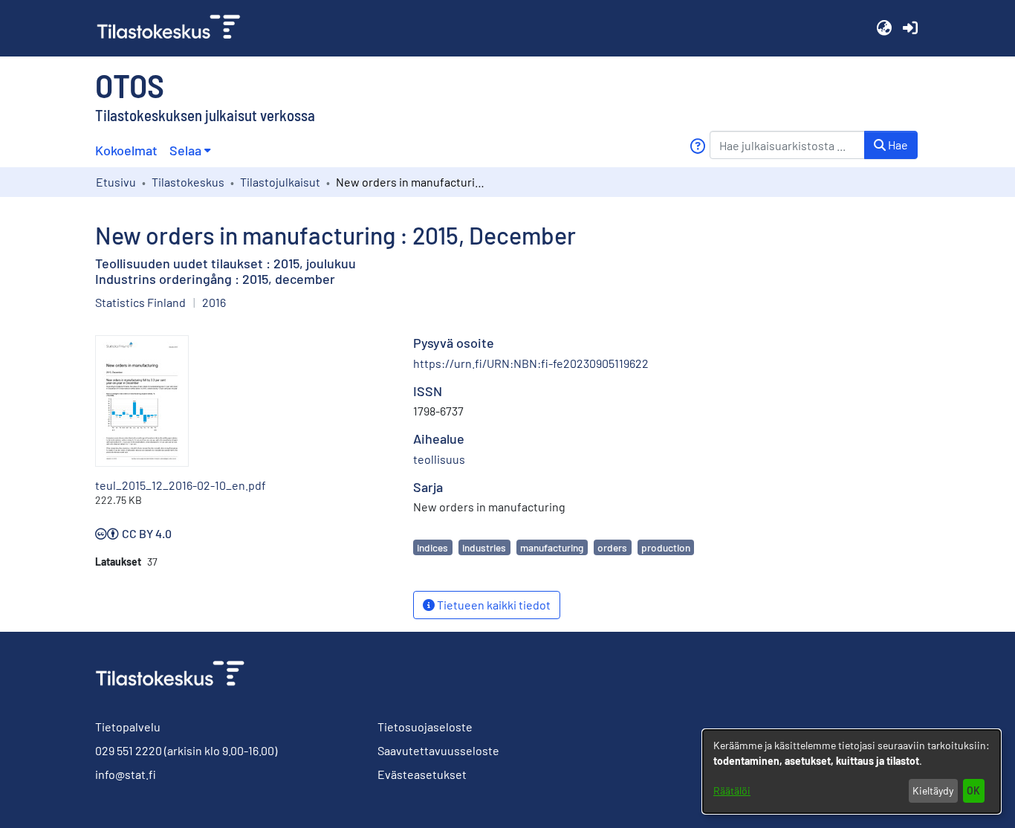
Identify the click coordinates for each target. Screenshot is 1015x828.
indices (432, 547)
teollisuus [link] (439, 459)
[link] (174, 28)
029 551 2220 (128, 750)
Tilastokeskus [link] (188, 182)
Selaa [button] (185, 150)
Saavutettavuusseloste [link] (438, 750)
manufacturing (551, 547)
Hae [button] (897, 145)
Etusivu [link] (116, 182)
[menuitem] (189, 150)
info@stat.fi (125, 774)
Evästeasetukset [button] (422, 774)
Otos (129, 85)
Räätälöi (731, 790)
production (665, 547)
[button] (884, 28)
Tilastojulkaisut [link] (280, 182)
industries (484, 547)
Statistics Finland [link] (140, 302)
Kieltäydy (932, 790)
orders (612, 547)
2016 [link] (214, 302)
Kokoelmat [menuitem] (126, 150)
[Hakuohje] (697, 146)
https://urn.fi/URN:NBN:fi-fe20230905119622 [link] (531, 363)
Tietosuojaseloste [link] (425, 726)
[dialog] (851, 771)
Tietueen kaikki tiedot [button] (493, 605)
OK (973, 790)
